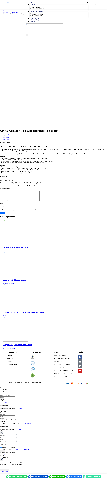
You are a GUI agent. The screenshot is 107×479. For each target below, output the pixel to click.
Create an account (4, 409)
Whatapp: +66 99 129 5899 (61, 367)
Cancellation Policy (12, 364)
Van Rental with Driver (38, 8)
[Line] (80, 366)
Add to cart (11, 251)
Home (32, 3)
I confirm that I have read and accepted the (17, 423)
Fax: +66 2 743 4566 (59, 361)
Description (6, 137)
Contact (33, 21)
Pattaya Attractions (37, 15)
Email (2, 206)
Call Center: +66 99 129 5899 (62, 358)
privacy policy (28, 423)
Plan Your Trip (35, 18)
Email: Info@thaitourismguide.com (63, 364)
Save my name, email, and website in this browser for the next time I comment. (23, 210)
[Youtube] (80, 371)
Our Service (10, 358)
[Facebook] (80, 357)
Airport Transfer (36, 7)
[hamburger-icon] (87, 2)
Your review (4, 200)
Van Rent (33, 4)
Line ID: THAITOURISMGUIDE (63, 370)
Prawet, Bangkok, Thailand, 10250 (63, 376)
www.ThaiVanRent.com (60, 355)
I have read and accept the (16, 449)
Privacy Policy (10, 361)
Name (2, 203)
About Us (9, 355)
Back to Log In (4, 471)
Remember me (6, 401)
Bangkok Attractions (37, 14)
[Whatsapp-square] (80, 361)
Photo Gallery (35, 20)
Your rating (3, 188)
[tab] (55, 137)
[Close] (0, 387)
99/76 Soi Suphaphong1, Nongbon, (63, 373)
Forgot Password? (5, 402)
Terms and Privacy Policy (23, 449)
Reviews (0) (6, 139)
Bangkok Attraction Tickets (10, 12)
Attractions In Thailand (37, 11)
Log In (16, 455)
